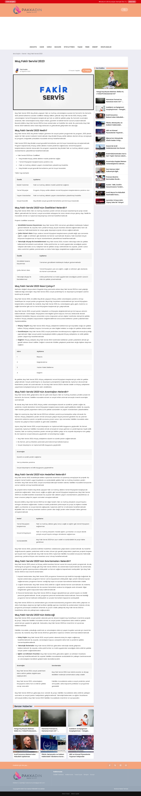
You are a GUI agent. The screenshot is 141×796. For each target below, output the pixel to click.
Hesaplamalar (106, 47)
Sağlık (49, 47)
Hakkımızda (69, 775)
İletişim (86, 775)
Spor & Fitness (69, 47)
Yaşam (80, 47)
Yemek (87, 47)
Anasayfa (33, 47)
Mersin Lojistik (75, 794)
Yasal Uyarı (78, 775)
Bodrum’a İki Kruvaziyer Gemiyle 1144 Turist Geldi (106, 2)
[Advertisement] (70, 30)
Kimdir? (95, 47)
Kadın (42, 47)
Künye (92, 775)
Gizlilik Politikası (58, 775)
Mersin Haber (66, 794)
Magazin (57, 47)
